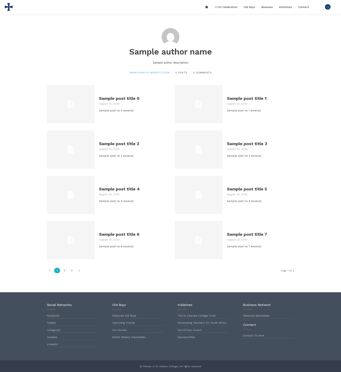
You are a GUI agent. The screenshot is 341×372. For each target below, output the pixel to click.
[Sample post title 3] (199, 149)
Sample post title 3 (247, 143)
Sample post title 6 (119, 234)
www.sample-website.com (149, 72)
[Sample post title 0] (71, 104)
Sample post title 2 (119, 143)
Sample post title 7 (247, 234)
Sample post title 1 (247, 98)
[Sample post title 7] (199, 240)
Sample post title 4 (119, 189)
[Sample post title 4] (71, 195)
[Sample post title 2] (71, 149)
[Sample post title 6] (71, 240)
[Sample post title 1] (199, 104)
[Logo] (9, 7)
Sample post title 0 (119, 98)
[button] (327, 6)
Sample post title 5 (247, 189)
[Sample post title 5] (199, 195)
